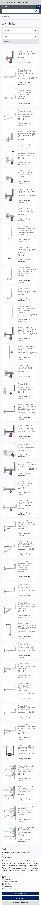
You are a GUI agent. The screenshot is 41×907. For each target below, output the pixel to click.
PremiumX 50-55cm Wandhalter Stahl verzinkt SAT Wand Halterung (27, 464)
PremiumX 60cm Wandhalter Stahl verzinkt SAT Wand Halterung (27, 586)
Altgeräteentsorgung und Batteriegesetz (16, 852)
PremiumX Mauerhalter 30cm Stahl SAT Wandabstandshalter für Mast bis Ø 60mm (26, 809)
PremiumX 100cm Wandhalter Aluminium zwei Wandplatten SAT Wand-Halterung (26, 113)
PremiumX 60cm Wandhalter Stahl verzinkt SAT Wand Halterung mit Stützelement (27, 605)
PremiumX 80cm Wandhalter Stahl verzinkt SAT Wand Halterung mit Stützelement (27, 727)
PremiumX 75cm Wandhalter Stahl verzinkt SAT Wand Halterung (27, 646)
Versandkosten (22, 64)
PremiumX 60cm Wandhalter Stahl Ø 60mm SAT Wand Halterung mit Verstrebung (25, 565)
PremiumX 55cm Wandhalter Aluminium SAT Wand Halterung (26, 483)
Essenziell (9, 877)
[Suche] (36, 11)
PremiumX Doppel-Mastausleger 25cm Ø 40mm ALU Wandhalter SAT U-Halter (26, 748)
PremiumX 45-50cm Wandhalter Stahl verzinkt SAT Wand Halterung (27, 427)
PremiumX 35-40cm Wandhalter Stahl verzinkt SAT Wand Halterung (27, 329)
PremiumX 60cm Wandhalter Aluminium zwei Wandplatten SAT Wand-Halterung (26, 543)
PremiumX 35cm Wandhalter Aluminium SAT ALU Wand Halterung (27, 367)
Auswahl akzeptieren (20, 903)
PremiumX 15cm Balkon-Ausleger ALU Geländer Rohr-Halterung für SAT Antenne (27, 134)
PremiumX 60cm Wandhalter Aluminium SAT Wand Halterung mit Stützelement (27, 523)
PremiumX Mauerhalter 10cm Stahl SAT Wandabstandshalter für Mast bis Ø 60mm (26, 768)
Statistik (8, 879)
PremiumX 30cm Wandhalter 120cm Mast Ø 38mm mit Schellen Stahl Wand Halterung (26, 229)
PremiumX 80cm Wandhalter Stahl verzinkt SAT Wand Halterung (27, 707)
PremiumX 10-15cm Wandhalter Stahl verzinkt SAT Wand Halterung (27, 53)
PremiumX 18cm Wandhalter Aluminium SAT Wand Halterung (26, 172)
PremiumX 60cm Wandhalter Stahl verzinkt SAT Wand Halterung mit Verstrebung (27, 626)
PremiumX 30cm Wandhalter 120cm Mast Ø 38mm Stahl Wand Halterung (26, 250)
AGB (3, 855)
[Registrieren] (6, 7)
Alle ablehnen (20, 898)
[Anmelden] (2, 7)
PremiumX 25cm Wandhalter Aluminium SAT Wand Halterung (26, 210)
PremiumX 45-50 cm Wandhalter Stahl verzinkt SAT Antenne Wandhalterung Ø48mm (27, 407)
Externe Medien (11, 881)
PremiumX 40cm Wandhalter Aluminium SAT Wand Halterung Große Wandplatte (26, 386)
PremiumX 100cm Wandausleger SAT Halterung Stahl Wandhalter (25, 93)
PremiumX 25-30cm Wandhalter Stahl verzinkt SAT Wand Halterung (27, 191)
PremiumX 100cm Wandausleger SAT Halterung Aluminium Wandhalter (25, 72)
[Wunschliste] (34, 7)
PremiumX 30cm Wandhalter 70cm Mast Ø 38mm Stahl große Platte (27, 290)
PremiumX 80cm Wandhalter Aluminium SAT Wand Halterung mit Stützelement (27, 665)
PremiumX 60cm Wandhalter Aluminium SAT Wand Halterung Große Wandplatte (26, 503)
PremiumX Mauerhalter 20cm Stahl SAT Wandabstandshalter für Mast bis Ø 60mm (26, 789)
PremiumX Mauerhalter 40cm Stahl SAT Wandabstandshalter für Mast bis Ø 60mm (26, 830)
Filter (8, 41)
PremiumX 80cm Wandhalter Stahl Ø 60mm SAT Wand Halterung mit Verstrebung (25, 687)
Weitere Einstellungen (9, 889)
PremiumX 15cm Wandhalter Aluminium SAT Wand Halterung (26, 153)
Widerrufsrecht (7, 857)
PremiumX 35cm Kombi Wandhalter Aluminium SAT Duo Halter (26, 348)
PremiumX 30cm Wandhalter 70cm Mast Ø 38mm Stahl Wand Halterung (27, 309)
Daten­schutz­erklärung (16, 873)
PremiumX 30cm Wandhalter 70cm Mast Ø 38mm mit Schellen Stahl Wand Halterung (27, 270)
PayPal (7, 884)
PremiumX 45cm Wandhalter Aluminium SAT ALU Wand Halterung (27, 446)
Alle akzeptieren (20, 893)
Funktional (9, 886)
